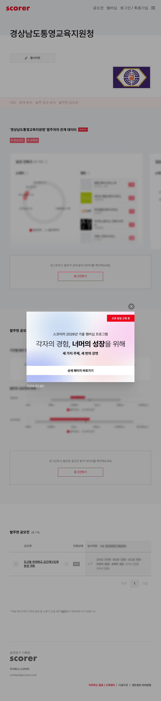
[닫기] (131, 306)
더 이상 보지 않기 (35, 385)
